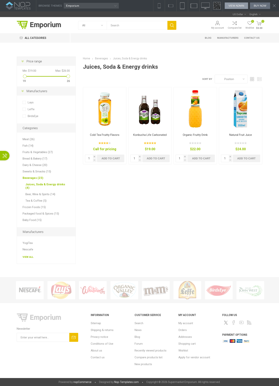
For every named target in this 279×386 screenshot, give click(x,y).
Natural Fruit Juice (240, 135)
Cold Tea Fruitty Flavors (104, 135)
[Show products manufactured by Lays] (61, 290)
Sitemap (96, 323)
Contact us (98, 357)
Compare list (235, 27)
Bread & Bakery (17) (35, 158)
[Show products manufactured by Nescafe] (30, 290)
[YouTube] (241, 322)
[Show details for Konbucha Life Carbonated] (150, 108)
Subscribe (73, 337)
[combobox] (137, 25)
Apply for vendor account (194, 357)
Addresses (185, 337)
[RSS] (249, 322)
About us (96, 350)
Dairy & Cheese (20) (35, 165)
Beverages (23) (33, 178)
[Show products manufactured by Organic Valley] (124, 290)
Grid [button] (252, 79)
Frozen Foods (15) (34, 207)
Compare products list (148, 357)
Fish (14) (28, 145)
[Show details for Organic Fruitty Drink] (195, 108)
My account (217, 27)
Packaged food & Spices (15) (41, 213)
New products (143, 364)
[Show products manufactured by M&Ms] (156, 290)
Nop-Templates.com (126, 382)
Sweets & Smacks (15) (37, 171)
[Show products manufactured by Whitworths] (93, 290)
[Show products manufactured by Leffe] (187, 290)
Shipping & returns (102, 330)
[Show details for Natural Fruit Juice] (240, 108)
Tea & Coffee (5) (35, 200)
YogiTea (28, 243)
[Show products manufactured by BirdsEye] (219, 290)
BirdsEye (33, 116)
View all (28, 256)
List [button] (259, 79)
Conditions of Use (102, 343)
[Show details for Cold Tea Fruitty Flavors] (104, 108)
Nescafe (28, 249)
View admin (236, 5)
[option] (30, 290)
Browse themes (50, 5)
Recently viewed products (150, 350)
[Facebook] (234, 322)
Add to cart (111, 158)
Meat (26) (29, 139)
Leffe (31, 109)
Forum (139, 343)
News (138, 330)
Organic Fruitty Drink (195, 135)
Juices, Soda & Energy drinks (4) (45, 186)
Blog (137, 337)
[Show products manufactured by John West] (250, 290)
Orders (182, 330)
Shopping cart (187, 343)
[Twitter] (226, 323)
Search (171, 25)
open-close (4, 155)
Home (86, 58)
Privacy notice (99, 337)
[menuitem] (111, 323)
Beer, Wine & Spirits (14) (40, 194)
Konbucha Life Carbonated (150, 135)
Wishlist (183, 350)
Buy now (260, 5)
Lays (31, 102)
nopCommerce (82, 382)
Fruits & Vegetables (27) (38, 152)
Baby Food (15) (32, 220)
